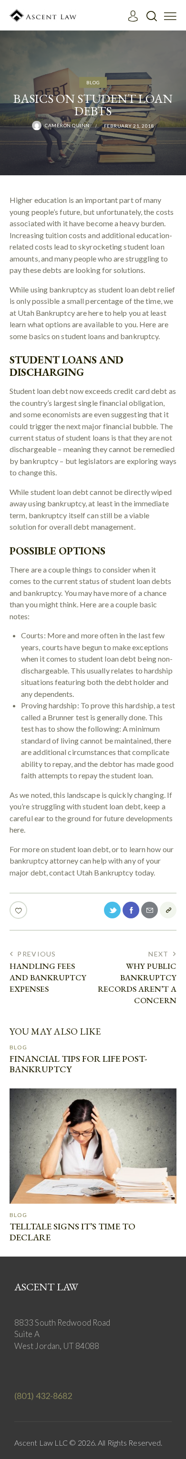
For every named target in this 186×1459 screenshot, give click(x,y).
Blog (93, 82)
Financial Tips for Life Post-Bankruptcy (78, 1065)
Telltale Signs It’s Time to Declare (72, 1232)
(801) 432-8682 (43, 1395)
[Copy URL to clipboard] (168, 910)
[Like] (19, 910)
